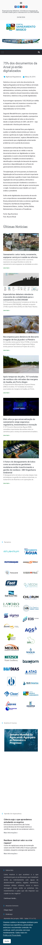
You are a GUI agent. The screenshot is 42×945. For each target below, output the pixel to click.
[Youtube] (24, 7)
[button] (21, 3)
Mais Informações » (11, 833)
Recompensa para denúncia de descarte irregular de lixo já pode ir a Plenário (20, 11)
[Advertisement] (21, 511)
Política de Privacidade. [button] (12, 935)
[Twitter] (18, 7)
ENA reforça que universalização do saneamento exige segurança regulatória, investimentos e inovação (20, 422)
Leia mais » (6, 268)
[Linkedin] (26, 7)
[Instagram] (21, 7)
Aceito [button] (7, 941)
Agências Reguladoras (13, 77)
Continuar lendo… (10, 898)
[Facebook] (16, 7)
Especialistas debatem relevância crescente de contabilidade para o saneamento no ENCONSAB (18, 297)
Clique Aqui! (8, 910)
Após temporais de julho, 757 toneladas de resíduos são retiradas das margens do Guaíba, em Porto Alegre (20, 379)
